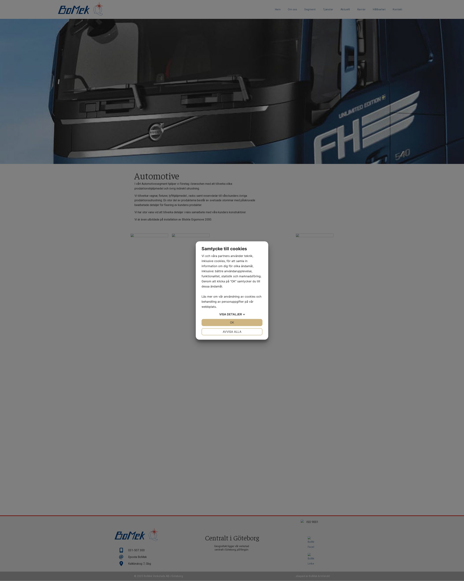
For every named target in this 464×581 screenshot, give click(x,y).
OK (232, 322)
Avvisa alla (232, 331)
